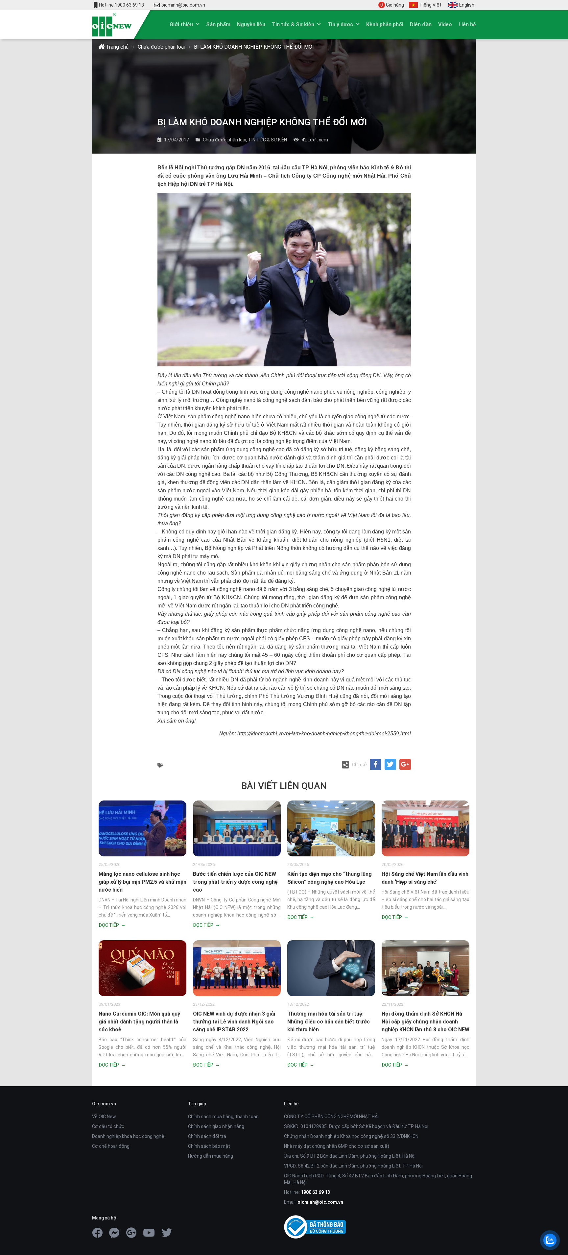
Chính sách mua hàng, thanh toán (223, 1116)
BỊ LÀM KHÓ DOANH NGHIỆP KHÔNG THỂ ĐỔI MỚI (254, 47)
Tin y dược (340, 24)
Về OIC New (104, 1116)
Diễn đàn (421, 24)
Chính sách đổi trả (207, 1136)
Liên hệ (467, 24)
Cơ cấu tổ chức (108, 1126)
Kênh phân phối (384, 24)
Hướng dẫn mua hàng (210, 1156)
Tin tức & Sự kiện (293, 24)
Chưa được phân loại (161, 47)
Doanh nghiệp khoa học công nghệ (128, 1136)
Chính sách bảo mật (209, 1146)
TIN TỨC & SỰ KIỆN (267, 139)
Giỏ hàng (392, 5)
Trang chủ (117, 47)
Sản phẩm (218, 24)
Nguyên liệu (251, 24)
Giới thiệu (181, 24)
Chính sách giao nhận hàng (216, 1126)
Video (445, 24)
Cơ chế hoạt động (111, 1146)
